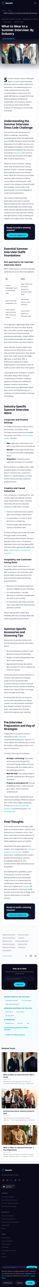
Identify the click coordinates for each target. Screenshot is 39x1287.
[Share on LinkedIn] (31, 956)
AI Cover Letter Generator (10, 1203)
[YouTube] (15, 1180)
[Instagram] (11, 1180)
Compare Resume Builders (11, 1222)
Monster (17, 153)
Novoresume (9, 1023)
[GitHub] (19, 1180)
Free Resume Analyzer (9, 1206)
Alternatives (6, 1225)
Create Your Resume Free (17, 235)
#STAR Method (7, 950)
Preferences (8, 1283)
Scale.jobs (22, 736)
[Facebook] (7, 1180)
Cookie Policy (6, 1244)
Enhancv (20, 1023)
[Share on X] (26, 956)
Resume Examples (8, 1216)
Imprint (4, 1257)
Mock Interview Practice (10, 1200)
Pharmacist (9, 1012)
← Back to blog (7, 956)
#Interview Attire (7, 941)
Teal (27, 1023)
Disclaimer (5, 1247)
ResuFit (26, 886)
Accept (30, 1283)
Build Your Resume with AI (15, 1035)
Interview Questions (8, 1219)
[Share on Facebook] (35, 956)
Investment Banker (11, 1000)
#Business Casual (23, 935)
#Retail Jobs (22, 947)
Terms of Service (7, 1241)
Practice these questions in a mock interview (16, 1028)
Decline (19, 1283)
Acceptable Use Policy (9, 1250)
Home (4, 11)
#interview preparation (21, 941)
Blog (9, 11)
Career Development (8, 38)
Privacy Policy (6, 1238)
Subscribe (19, 984)
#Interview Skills (22, 944)
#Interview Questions (9, 944)
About (4, 1254)
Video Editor (20, 1012)
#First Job (21, 938)
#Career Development (9, 938)
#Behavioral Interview (9, 935)
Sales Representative (12, 1004)
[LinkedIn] (3, 1180)
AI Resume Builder (8, 1197)
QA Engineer (9, 1016)
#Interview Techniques (9, 947)
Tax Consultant (26, 1000)
